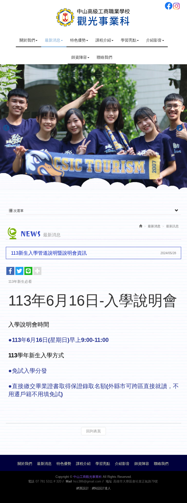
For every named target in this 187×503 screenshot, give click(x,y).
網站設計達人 (101, 488)
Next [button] (178, 126)
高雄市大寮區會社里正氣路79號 (135, 481)
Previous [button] (5, 126)
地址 (109, 481)
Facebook (168, 6)
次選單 (18, 211)
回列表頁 (93, 431)
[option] (93, 126)
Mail (69, 481)
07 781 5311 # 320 (48, 481)
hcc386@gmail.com (87, 481)
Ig (176, 6)
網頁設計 (82, 488)
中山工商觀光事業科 (93, 17)
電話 (31, 481)
